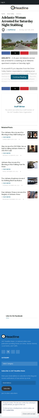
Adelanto (18, 14)
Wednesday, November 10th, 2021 (11, 199)
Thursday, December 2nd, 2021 (11, 185)
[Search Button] (37, 8)
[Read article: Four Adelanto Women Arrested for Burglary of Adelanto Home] (33, 194)
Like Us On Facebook (14, 316)
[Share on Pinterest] (24, 53)
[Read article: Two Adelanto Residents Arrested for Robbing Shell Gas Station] (33, 181)
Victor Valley (10, 14)
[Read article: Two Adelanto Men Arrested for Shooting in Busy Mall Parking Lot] (33, 135)
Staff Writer (12, 30)
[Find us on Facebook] (3, 352)
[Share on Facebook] (6, 53)
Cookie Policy (10, 410)
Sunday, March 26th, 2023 (9, 139)
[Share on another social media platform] (33, 53)
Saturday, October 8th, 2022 (10, 155)
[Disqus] (20, 231)
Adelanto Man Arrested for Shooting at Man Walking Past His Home (13, 164)
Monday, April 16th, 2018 (26, 30)
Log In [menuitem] (3, 2)
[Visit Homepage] (19, 8)
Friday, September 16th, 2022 (10, 171)
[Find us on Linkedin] (18, 352)
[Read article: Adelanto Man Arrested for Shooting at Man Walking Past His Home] (33, 165)
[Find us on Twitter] (8, 352)
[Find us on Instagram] (13, 352)
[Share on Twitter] (15, 53)
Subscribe (7, 388)
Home (3, 14)
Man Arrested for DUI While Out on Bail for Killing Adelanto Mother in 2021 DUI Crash (14, 148)
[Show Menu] (2, 8)
